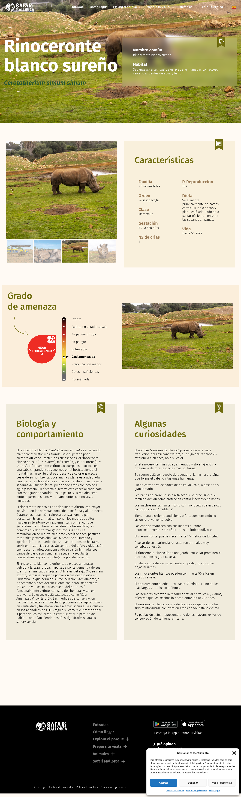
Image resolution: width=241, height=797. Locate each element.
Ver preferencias (222, 782)
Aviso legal (214, 790)
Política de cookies (175, 790)
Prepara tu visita (158, 7)
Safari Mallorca (212, 7)
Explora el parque (125, 7)
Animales (185, 7)
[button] (234, 753)
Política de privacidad (196, 790)
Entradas (77, 7)
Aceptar (163, 782)
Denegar (193, 782)
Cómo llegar (98, 7)
